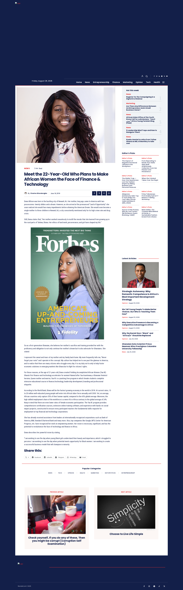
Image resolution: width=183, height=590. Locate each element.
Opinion (125, 303)
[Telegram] (162, 76)
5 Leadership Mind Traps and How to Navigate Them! (141, 131)
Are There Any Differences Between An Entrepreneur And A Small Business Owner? (141, 108)
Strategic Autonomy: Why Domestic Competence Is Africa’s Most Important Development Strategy (140, 295)
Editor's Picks (127, 158)
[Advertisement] (140, 235)
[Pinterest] (104, 193)
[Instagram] (156, 76)
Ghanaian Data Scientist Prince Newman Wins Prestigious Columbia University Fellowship (139, 346)
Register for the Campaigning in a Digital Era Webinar (140, 98)
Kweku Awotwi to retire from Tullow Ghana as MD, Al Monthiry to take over (141, 141)
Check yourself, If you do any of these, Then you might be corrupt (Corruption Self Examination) (56, 540)
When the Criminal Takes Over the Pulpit (150, 179)
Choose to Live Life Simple (126, 534)
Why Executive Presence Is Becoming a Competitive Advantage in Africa (140, 323)
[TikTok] (159, 586)
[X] (164, 76)
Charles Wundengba (38, 193)
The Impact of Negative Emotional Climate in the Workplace (129, 163)
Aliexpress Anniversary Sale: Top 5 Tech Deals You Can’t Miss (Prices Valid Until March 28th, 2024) (130, 198)
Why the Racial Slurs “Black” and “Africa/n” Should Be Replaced (137, 334)
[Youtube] (167, 76)
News (27, 168)
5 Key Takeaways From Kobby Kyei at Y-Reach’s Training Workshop (150, 196)
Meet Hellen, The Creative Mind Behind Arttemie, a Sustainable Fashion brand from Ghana (150, 213)
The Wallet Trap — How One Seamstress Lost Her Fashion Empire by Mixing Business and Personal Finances (130, 182)
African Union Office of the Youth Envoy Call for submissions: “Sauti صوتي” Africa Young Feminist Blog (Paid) (140, 120)
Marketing (130, 103)
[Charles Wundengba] (26, 193)
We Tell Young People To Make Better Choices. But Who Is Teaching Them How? (139, 311)
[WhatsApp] (109, 193)
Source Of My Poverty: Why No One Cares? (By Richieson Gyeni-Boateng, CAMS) (130, 212)
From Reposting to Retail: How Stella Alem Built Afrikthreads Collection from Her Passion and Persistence (149, 166)
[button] (146, 76)
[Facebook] (154, 76)
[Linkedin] (159, 76)
